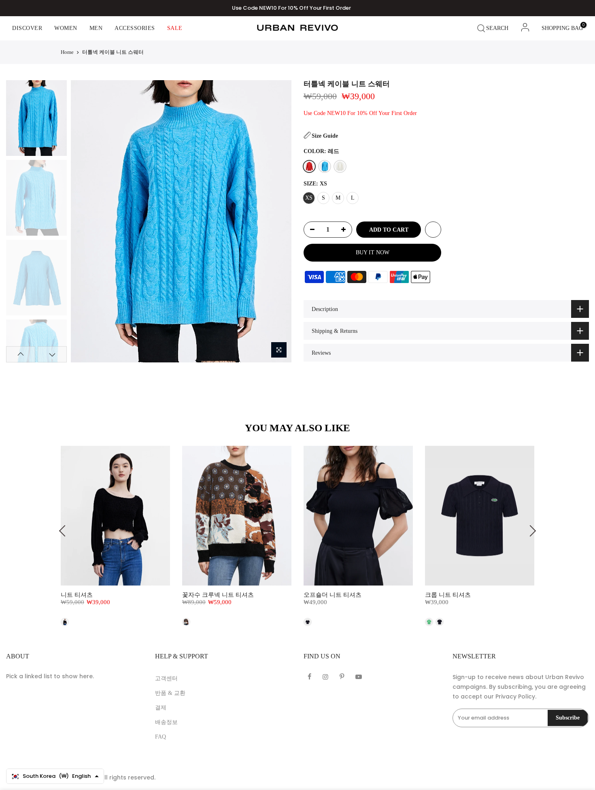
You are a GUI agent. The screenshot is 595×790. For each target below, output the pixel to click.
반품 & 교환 (170, 693)
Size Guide (325, 136)
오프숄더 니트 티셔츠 (332, 595)
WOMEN (65, 28)
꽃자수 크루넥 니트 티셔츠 (218, 595)
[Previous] (84, 221)
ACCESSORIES (135, 28)
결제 (160, 708)
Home (67, 52)
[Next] (278, 221)
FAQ (160, 737)
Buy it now (372, 252)
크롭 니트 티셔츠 (448, 595)
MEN (96, 28)
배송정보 (166, 722)
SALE (175, 28)
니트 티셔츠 (77, 595)
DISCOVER (27, 28)
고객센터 (166, 678)
